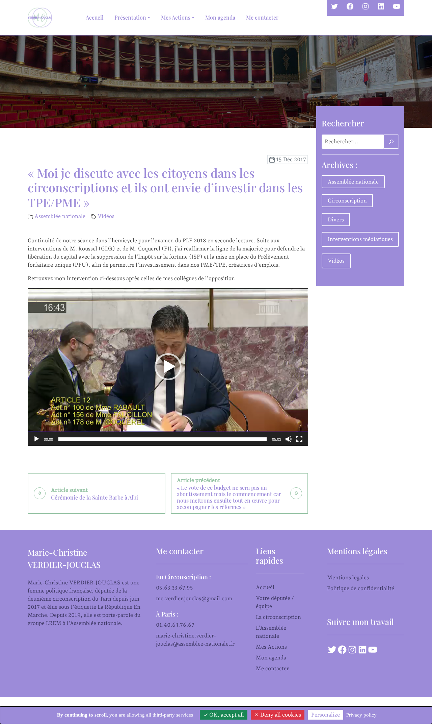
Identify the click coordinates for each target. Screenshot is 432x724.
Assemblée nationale (59, 216)
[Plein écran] (299, 439)
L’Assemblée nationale (271, 632)
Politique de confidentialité (360, 588)
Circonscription (347, 200)
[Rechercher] (391, 142)
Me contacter (262, 17)
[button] (168, 366)
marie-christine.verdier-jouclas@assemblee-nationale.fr (195, 639)
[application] (168, 367)
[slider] (162, 439)
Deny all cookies (280, 714)
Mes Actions (271, 647)
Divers (336, 219)
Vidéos (106, 216)
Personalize (325, 714)
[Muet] (288, 439)
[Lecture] (36, 439)
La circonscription (278, 617)
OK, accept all (226, 714)
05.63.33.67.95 (174, 587)
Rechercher (343, 123)
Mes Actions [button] (175, 17)
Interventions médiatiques (360, 239)
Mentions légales (348, 577)
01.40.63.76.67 (175, 625)
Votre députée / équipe (275, 602)
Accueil (95, 17)
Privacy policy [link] (361, 715)
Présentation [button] (130, 17)
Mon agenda (220, 17)
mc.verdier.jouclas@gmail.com (194, 598)
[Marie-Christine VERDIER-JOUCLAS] (41, 17)
